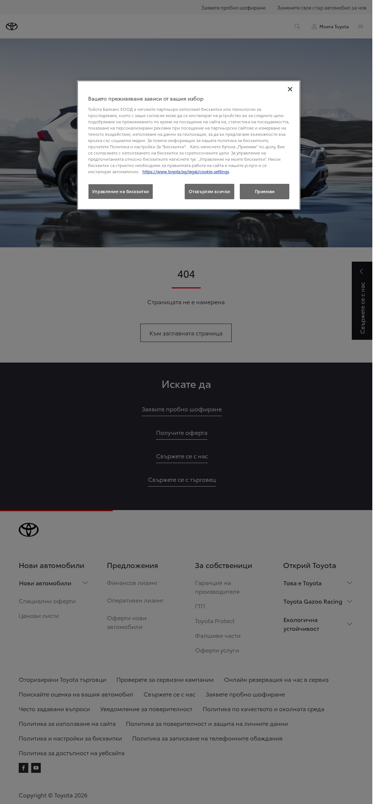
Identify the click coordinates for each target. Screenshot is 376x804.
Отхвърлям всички (209, 191)
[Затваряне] (290, 89)
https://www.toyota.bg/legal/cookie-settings (185, 171)
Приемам (265, 191)
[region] (188, 145)
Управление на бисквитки (120, 191)
